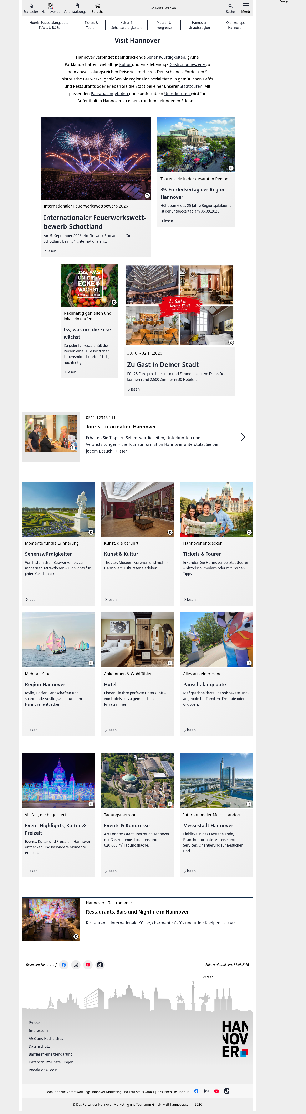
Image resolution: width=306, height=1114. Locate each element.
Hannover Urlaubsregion (199, 25)
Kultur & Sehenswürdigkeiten (126, 25)
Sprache (98, 11)
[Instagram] (76, 964)
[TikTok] (100, 964)
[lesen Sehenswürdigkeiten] (58, 544)
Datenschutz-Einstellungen (51, 1062)
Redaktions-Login (43, 1070)
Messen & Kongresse (164, 25)
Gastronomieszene (188, 64)
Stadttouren (191, 86)
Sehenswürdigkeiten (166, 57)
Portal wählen (165, 8)
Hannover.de (50, 11)
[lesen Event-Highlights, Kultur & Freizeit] (58, 815)
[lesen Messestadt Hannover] (216, 815)
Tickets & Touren (91, 25)
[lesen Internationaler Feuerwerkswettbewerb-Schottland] (96, 187)
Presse (34, 1022)
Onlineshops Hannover (235, 25)
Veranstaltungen (76, 11)
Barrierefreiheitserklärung (51, 1054)
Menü (245, 11)
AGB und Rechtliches (46, 1038)
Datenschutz (39, 1046)
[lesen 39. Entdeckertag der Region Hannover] (196, 172)
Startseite (31, 11)
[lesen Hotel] (137, 674)
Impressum (38, 1030)
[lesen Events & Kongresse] (137, 815)
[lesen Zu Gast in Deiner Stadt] (179, 329)
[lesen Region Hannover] (58, 674)
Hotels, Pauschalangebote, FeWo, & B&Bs (49, 25)
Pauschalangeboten (110, 93)
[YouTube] (88, 964)
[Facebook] (63, 964)
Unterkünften (177, 93)
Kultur (125, 64)
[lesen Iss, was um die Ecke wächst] (89, 321)
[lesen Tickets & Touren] (216, 544)
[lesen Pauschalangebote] (216, 674)
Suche (230, 11)
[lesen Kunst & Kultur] (137, 544)
